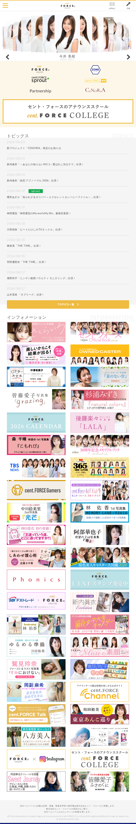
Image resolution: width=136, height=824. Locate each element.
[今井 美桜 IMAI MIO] (67, 31)
